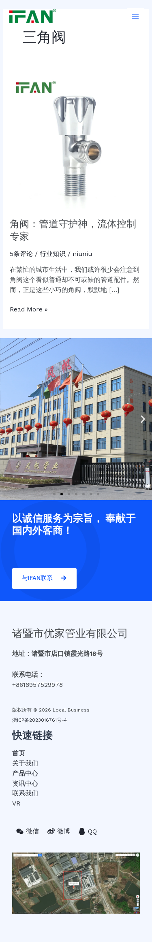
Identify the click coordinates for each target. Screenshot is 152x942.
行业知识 (53, 254)
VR (16, 803)
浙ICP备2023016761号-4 (39, 720)
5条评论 (21, 254)
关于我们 (25, 763)
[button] (54, 494)
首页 (18, 753)
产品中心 (25, 773)
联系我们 (25, 793)
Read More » (29, 309)
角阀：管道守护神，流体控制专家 (73, 230)
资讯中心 (25, 783)
